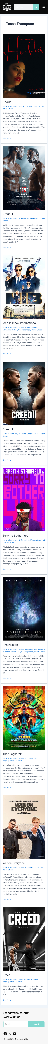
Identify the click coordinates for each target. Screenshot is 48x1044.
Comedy (24, 540)
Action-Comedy (31, 327)
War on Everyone (14, 863)
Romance (39, 106)
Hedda (7, 102)
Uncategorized (32, 218)
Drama (31, 106)
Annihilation (10, 644)
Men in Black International (19, 323)
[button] (44, 7)
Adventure (7, 330)
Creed (7, 975)
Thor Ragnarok (12, 754)
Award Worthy (39, 649)
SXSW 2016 (38, 867)
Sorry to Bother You (15, 535)
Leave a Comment (10, 106)
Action (21, 327)
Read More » (7, 138)
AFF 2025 (22, 106)
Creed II (8, 429)
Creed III (8, 213)
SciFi (15, 330)
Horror (13, 652)
